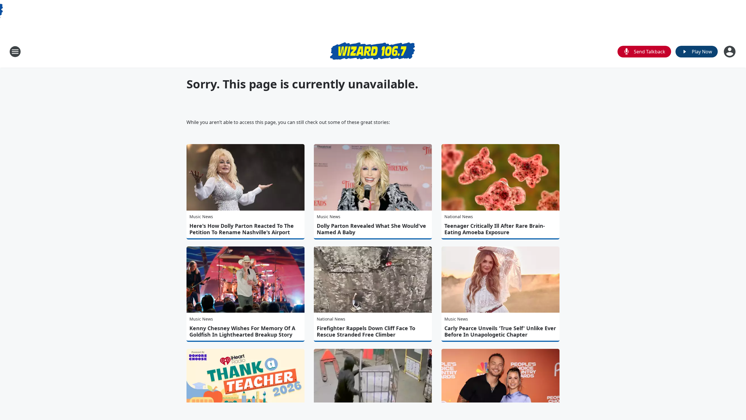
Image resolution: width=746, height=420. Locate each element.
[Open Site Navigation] (15, 51)
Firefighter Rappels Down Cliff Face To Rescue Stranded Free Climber (366, 331)
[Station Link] (373, 51)
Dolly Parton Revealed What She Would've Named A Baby (371, 229)
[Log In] (730, 51)
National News (458, 216)
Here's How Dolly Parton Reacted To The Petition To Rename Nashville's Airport (241, 229)
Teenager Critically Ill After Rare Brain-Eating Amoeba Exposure (494, 229)
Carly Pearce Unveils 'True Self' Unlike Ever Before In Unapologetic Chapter (500, 331)
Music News (201, 216)
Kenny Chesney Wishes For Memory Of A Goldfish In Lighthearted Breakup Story (242, 331)
